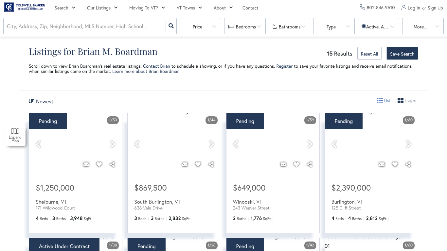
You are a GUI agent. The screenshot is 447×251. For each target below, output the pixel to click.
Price (197, 27)
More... (420, 27)
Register (284, 66)
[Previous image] (38, 144)
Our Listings (99, 8)
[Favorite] (99, 164)
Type (331, 27)
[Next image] (113, 144)
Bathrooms (289, 27)
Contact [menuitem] (250, 8)
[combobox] (7, 26)
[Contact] (86, 164)
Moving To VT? (143, 8)
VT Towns (186, 8)
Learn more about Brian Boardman (146, 71)
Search (61, 8)
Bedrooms (246, 27)
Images (409, 100)
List (386, 100)
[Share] (112, 164)
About (220, 8)
